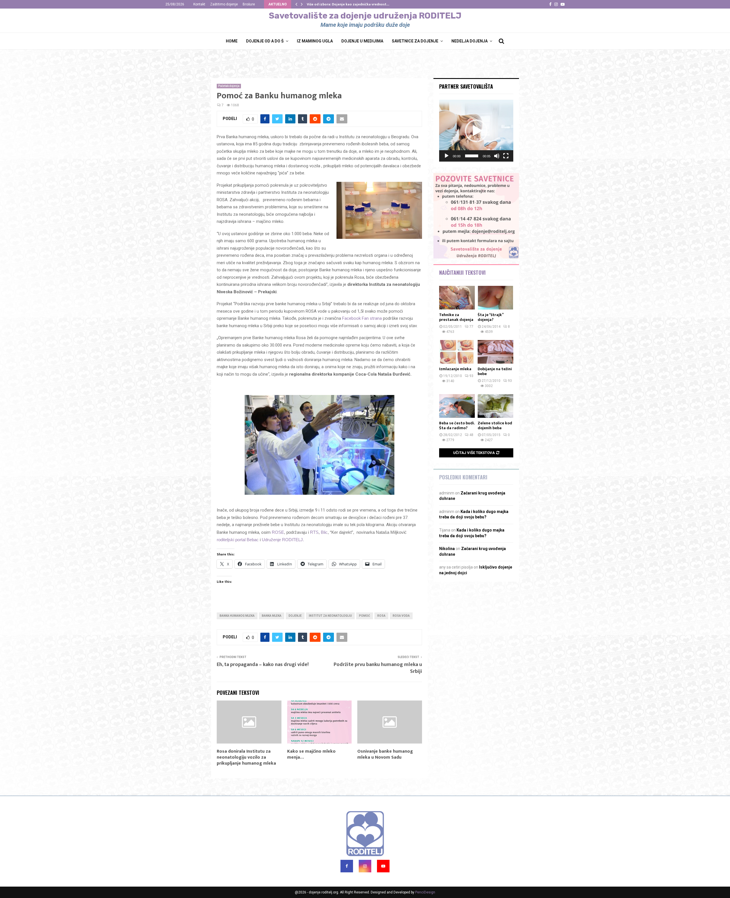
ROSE (278, 532)
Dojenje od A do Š (265, 41)
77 (471, 327)
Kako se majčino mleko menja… (311, 754)
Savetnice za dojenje (415, 41)
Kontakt (199, 4)
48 (471, 435)
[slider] (471, 155)
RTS (314, 532)
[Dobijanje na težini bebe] (495, 352)
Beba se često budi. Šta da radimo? (456, 425)
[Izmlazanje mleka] (457, 352)
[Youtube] (383, 866)
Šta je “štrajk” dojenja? (490, 317)
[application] (476, 131)
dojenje (295, 615)
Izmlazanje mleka (455, 369)
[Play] (446, 156)
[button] (476, 130)
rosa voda (401, 615)
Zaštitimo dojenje (224, 4)
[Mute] (497, 156)
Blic (324, 532)
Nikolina (447, 548)
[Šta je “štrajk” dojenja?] (495, 297)
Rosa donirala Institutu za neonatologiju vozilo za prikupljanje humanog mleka (246, 757)
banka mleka (271, 615)
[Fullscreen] (506, 156)
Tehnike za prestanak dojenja (456, 317)
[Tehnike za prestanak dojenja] (457, 297)
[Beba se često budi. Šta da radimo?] (457, 406)
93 (471, 376)
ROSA (381, 615)
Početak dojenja (229, 85)
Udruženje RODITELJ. (283, 539)
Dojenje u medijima (362, 41)
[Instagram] (365, 866)
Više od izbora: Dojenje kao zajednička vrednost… (348, 4)
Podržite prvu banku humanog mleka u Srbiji (378, 668)
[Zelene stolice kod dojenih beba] (495, 406)
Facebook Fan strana (362, 318)
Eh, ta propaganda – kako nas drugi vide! (263, 664)
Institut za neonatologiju (330, 615)
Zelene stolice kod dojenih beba (495, 425)
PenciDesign (425, 892)
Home (232, 41)
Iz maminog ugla (315, 41)
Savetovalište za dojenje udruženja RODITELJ (365, 15)
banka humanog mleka (237, 615)
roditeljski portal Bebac (238, 539)
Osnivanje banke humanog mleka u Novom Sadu (385, 754)
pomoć (364, 615)
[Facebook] (346, 866)
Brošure (249, 4)
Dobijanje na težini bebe (495, 371)
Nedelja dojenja (469, 41)
